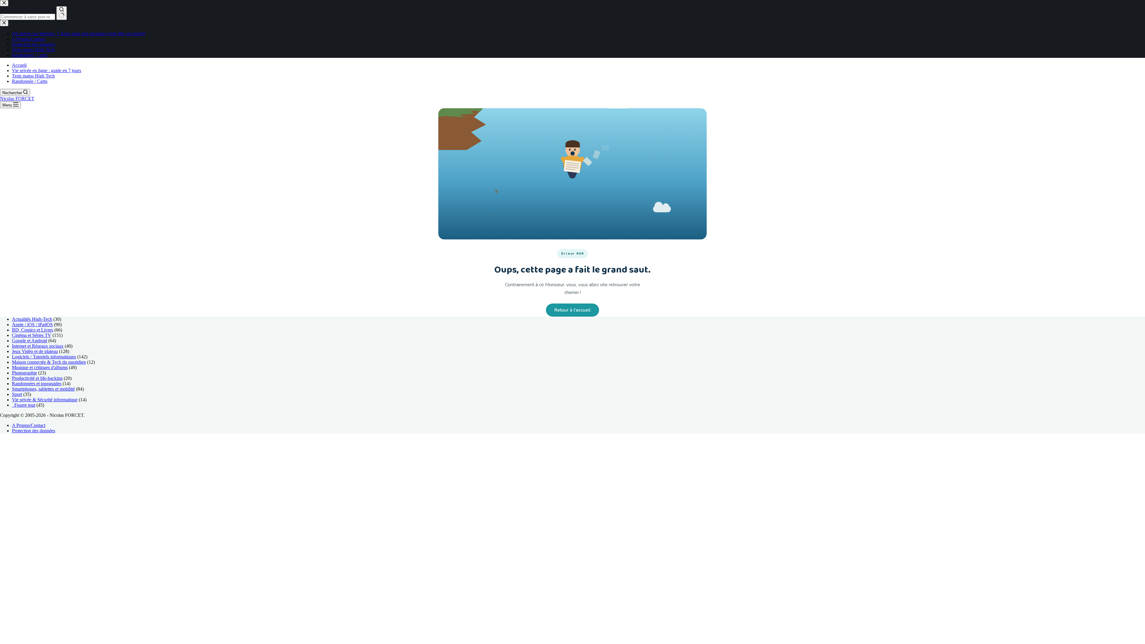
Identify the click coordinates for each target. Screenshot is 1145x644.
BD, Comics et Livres (32, 329)
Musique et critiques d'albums (40, 367)
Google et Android (29, 340)
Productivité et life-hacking (37, 378)
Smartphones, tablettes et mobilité (43, 388)
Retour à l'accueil (572, 310)
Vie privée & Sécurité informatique (45, 399)
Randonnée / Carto (29, 81)
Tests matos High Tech (33, 75)
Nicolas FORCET (17, 98)
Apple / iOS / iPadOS (32, 324)
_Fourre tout (23, 405)
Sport (17, 394)
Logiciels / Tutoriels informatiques (44, 356)
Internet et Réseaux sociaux (38, 346)
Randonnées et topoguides (36, 383)
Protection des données (33, 430)
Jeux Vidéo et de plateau (35, 351)
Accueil (19, 65)
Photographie (24, 372)
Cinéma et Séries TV (31, 335)
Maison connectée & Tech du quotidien (49, 362)
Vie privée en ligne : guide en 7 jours (46, 70)
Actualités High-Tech (32, 319)
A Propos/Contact (28, 425)
